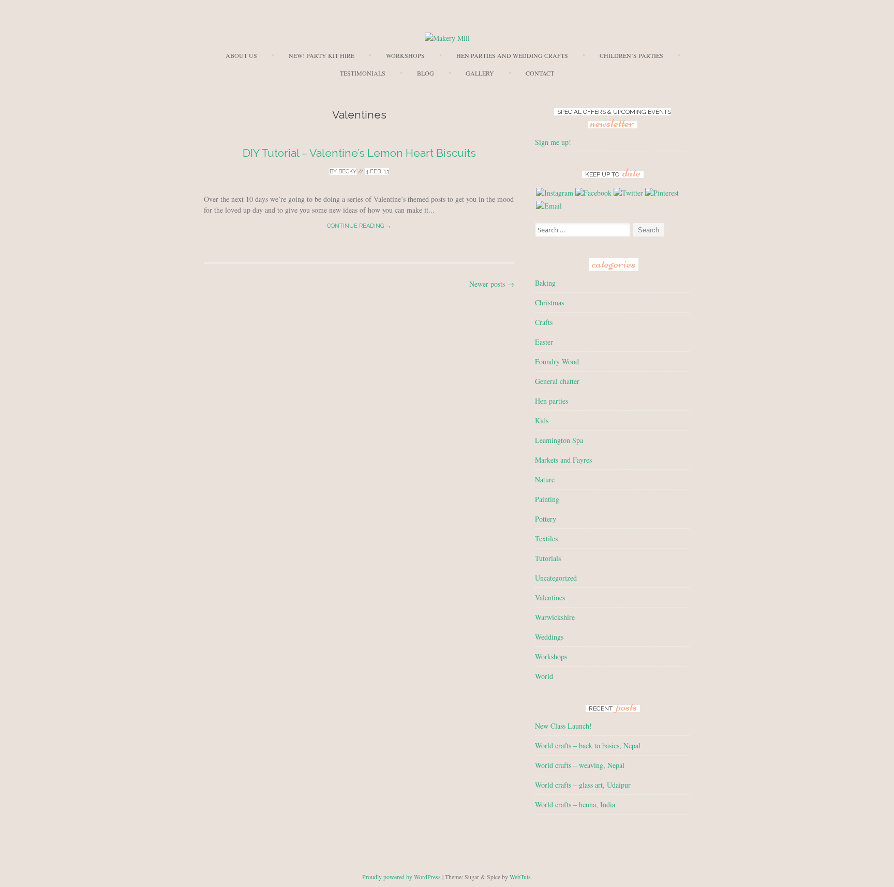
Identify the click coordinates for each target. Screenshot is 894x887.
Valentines (550, 597)
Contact (540, 73)
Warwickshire (555, 617)
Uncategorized (556, 578)
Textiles (546, 538)
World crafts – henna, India (575, 804)
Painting (547, 499)
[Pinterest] (662, 193)
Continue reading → (359, 226)
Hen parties (551, 401)
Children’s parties (631, 55)
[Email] (549, 206)
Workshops (405, 55)
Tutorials (548, 558)
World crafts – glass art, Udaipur (583, 785)
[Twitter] (628, 193)
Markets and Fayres (563, 460)
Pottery (545, 519)
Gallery (480, 73)
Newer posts (491, 284)
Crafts (544, 322)
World (544, 676)
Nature (545, 479)
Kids (541, 420)
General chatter (557, 381)
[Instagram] (554, 193)
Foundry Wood (557, 361)
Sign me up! (553, 142)
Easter (544, 342)
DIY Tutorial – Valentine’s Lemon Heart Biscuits (359, 152)
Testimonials (362, 73)
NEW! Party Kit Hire (321, 55)
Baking (545, 283)
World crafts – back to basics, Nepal (587, 745)
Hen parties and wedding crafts (512, 55)
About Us (241, 55)
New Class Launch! (563, 726)
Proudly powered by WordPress (401, 877)
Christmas (549, 302)
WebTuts (520, 877)
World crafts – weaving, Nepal (579, 765)
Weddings (549, 637)
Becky (347, 171)
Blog (425, 73)
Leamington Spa (559, 440)
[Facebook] (593, 193)
